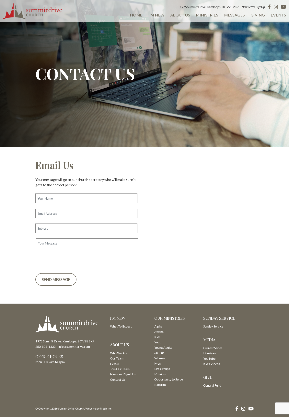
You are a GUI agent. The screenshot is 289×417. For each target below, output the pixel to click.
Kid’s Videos (211, 364)
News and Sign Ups (123, 374)
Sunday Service (213, 326)
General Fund (212, 385)
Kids (157, 337)
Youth (158, 342)
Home (136, 15)
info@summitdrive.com (74, 346)
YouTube (209, 358)
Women (159, 358)
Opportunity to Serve (168, 379)
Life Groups (162, 368)
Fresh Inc (105, 408)
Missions (160, 374)
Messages (234, 15)
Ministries (207, 15)
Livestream (210, 353)
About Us (180, 15)
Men (157, 363)
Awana (159, 331)
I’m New (156, 15)
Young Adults (163, 347)
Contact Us (117, 379)
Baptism (160, 384)
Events (278, 15)
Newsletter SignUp (253, 7)
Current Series (212, 348)
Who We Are (118, 353)
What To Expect (121, 326)
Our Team (116, 358)
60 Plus (159, 353)
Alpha (158, 326)
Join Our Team (120, 369)
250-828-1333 (45, 346)
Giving (258, 15)
